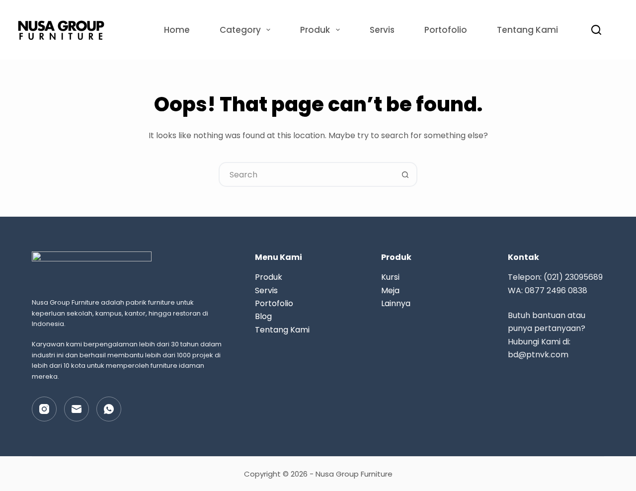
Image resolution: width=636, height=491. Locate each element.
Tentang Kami (527, 30)
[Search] (596, 30)
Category (240, 30)
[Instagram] (44, 409)
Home (177, 30)
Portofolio (445, 30)
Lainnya (395, 303)
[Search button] (405, 174)
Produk (315, 30)
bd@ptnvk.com (538, 354)
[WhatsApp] (108, 409)
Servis (382, 30)
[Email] (76, 409)
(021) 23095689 (573, 277)
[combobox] (307, 174)
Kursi (390, 277)
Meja (390, 290)
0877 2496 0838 (556, 290)
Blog (263, 316)
